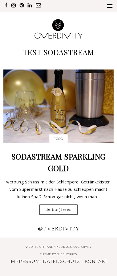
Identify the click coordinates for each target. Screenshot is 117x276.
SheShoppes (67, 254)
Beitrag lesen (58, 209)
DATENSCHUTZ (61, 261)
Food (58, 139)
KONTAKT (96, 261)
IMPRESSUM (24, 261)
